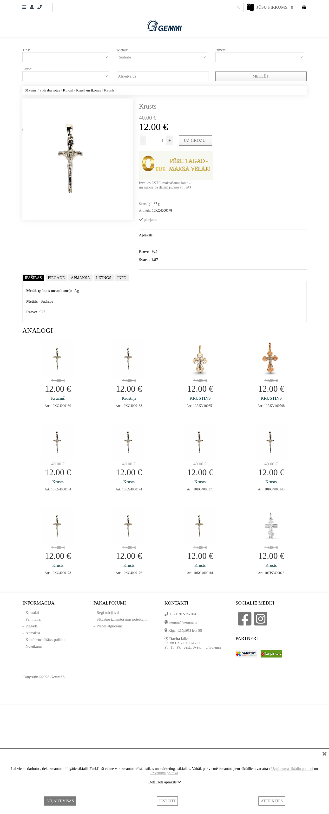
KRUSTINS (200, 398)
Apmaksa (33, 633)
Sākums (31, 90)
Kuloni (68, 90)
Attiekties (272, 801)
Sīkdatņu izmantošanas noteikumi (122, 619)
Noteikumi (34, 646)
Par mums (33, 619)
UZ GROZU (195, 140)
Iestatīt (167, 801)
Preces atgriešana (110, 626)
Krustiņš (129, 398)
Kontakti (32, 613)
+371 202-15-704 (182, 614)
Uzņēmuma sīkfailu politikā (292, 769)
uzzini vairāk (180, 187)
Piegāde (32, 626)
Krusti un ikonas (88, 90)
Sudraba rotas (49, 90)
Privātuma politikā (164, 773)
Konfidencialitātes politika (45, 640)
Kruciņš (58, 398)
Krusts (58, 481)
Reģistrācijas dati (109, 613)
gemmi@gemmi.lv (183, 622)
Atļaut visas (60, 801)
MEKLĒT (261, 76)
